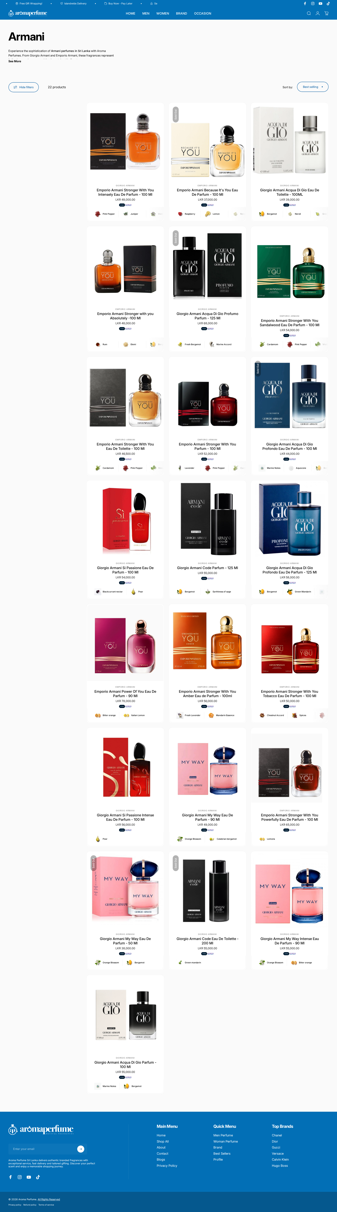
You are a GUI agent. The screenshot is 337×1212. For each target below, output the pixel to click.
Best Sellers (221, 1153)
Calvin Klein (280, 1159)
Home (161, 1135)
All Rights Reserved (49, 1199)
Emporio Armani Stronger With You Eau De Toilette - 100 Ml (125, 446)
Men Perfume (223, 1135)
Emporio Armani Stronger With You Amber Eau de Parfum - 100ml (207, 693)
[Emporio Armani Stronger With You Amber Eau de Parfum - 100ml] (207, 643)
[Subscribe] (80, 1149)
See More (14, 61)
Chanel (277, 1135)
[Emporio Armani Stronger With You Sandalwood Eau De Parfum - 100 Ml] (289, 268)
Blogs (161, 1159)
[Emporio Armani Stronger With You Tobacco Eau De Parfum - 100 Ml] (289, 643)
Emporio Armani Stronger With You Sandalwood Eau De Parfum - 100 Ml (289, 322)
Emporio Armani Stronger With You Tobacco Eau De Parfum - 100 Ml (289, 693)
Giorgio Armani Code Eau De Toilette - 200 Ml (208, 941)
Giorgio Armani (125, 185)
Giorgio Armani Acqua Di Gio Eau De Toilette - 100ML (289, 192)
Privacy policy (14, 1205)
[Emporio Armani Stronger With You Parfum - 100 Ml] (207, 395)
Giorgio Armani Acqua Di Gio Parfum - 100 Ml (125, 1064)
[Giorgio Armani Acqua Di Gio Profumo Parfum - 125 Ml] (207, 265)
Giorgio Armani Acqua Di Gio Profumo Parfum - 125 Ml (207, 316)
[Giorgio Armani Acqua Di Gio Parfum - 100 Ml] (125, 1013)
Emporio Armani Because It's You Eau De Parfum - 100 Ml (207, 192)
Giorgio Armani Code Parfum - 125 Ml (207, 568)
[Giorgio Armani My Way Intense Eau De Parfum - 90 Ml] (289, 890)
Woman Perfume (225, 1141)
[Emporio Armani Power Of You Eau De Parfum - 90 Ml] (125, 643)
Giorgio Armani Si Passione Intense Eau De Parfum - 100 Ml (125, 817)
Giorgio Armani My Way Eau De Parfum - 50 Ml (125, 941)
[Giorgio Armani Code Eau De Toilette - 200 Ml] (207, 890)
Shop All (163, 1141)
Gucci (276, 1147)
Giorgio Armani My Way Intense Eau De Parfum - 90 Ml (289, 941)
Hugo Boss (280, 1165)
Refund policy (29, 1205)
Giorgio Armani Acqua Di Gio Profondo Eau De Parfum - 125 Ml (290, 570)
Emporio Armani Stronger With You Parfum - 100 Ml (207, 446)
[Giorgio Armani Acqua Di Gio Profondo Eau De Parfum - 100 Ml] (289, 395)
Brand (217, 1147)
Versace (278, 1153)
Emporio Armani (207, 185)
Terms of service (46, 1205)
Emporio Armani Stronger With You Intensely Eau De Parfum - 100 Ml (125, 192)
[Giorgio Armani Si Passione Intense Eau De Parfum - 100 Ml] (125, 766)
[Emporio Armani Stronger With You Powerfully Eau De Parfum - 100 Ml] (289, 766)
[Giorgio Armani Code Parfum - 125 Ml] (207, 519)
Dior (275, 1141)
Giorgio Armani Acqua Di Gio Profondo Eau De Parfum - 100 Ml (289, 446)
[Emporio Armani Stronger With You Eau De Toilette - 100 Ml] (125, 395)
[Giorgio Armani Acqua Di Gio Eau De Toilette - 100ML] (289, 141)
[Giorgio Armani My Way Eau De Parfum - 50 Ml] (125, 890)
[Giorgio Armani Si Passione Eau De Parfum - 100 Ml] (125, 519)
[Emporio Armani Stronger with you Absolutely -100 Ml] (125, 265)
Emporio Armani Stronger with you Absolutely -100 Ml (125, 316)
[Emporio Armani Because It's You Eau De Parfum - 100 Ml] (207, 141)
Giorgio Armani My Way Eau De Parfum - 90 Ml (207, 817)
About (161, 1147)
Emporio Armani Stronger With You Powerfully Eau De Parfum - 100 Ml (289, 817)
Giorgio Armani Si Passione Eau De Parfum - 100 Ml (125, 570)
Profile (218, 1159)
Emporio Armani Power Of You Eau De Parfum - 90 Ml (125, 693)
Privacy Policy (167, 1165)
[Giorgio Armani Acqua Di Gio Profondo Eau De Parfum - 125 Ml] (289, 519)
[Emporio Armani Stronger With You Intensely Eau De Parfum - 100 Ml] (125, 141)
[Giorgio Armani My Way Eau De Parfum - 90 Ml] (207, 766)
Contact (162, 1153)
